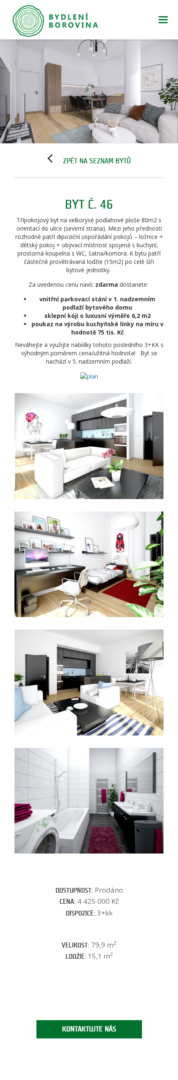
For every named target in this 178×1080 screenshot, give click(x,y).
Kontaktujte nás (89, 1029)
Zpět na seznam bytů (97, 161)
